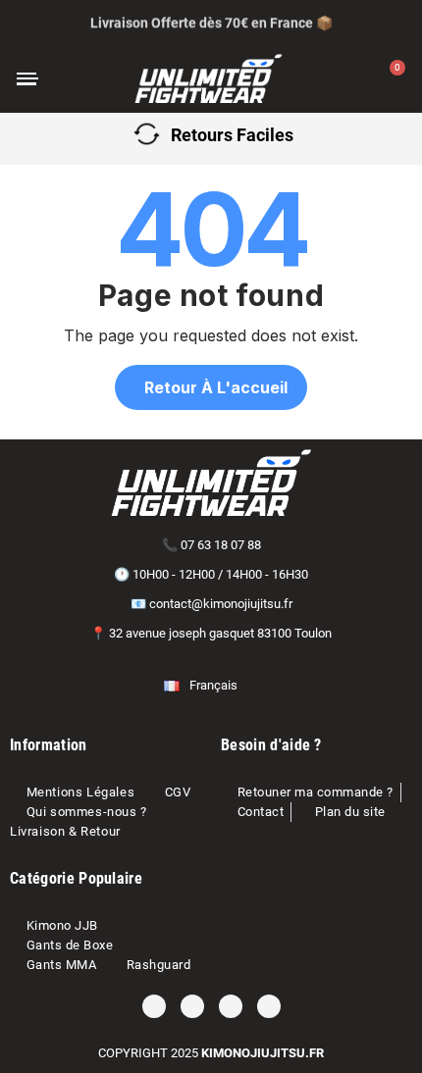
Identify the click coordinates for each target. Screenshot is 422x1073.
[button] (82, 79)
